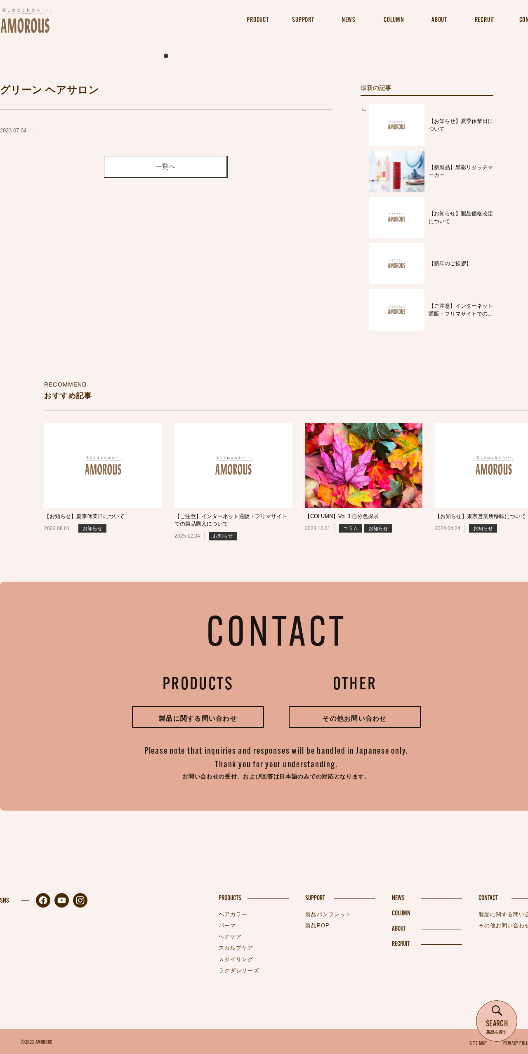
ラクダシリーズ (239, 970)
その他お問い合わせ (355, 718)
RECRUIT (401, 944)
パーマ (227, 925)
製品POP (317, 925)
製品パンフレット (328, 914)
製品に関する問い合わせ (198, 718)
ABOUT (399, 929)
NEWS (398, 898)
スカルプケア (236, 948)
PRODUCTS (230, 898)
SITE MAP (478, 1043)
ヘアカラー (233, 914)
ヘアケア (230, 937)
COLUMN (401, 913)
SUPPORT (315, 898)
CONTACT (488, 898)
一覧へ (165, 166)
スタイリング (236, 959)
